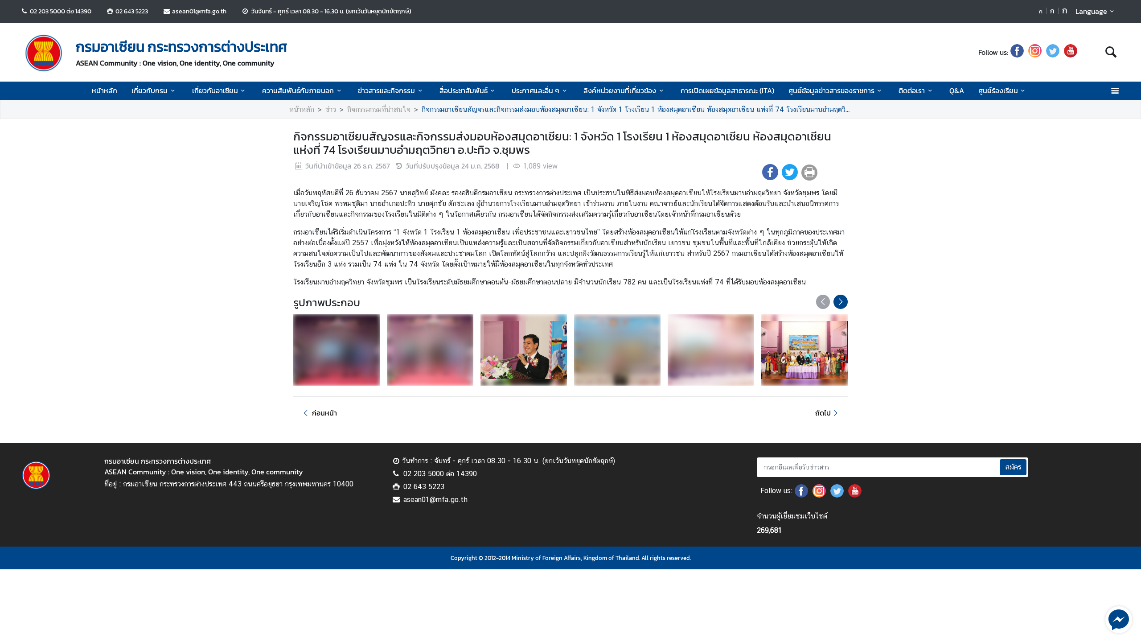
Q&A (956, 90)
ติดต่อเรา (912, 90)
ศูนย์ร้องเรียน (998, 90)
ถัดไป (823, 412)
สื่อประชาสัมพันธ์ (463, 90)
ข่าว (330, 109)
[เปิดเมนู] (1114, 91)
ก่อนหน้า (324, 412)
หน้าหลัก (104, 90)
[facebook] (1017, 52)
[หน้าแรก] (44, 53)
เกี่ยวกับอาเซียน (215, 90)
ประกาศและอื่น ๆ (535, 90)
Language (1091, 11)
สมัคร (1013, 467)
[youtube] (1070, 52)
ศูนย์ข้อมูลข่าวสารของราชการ (831, 90)
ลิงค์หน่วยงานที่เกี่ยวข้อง (619, 90)
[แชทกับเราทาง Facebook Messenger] (1119, 618)
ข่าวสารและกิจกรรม (386, 90)
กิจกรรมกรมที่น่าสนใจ (378, 109)
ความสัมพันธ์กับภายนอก (298, 90)
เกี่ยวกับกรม (149, 90)
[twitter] (1053, 52)
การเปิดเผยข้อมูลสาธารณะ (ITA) (727, 90)
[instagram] (1035, 52)
